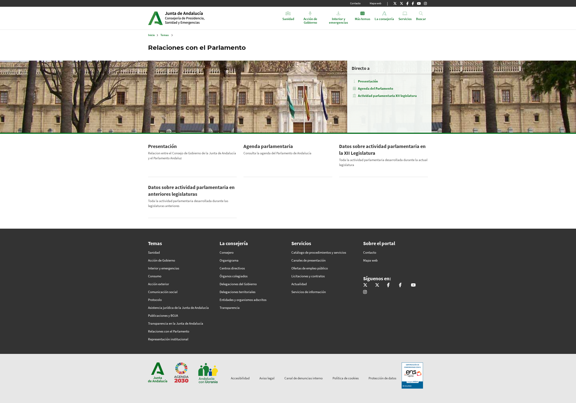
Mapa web (375, 3)
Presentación (368, 81)
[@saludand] (401, 3)
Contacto (355, 3)
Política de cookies (346, 378)
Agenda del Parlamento (375, 88)
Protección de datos (382, 378)
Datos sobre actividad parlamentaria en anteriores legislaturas (191, 190)
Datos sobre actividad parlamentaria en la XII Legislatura (382, 149)
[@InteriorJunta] (395, 3)
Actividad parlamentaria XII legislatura (387, 95)
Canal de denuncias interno (303, 378)
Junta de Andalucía (155, 18)
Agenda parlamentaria (268, 146)
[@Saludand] (419, 3)
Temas (164, 35)
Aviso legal (266, 378)
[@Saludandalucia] (413, 3)
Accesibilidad (240, 378)
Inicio (199, 18)
